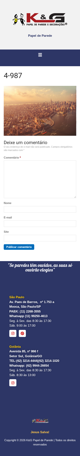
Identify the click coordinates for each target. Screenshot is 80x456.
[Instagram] (12, 333)
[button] (40, 55)
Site (6, 231)
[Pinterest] (22, 333)
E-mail (8, 217)
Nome (7, 203)
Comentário (12, 157)
